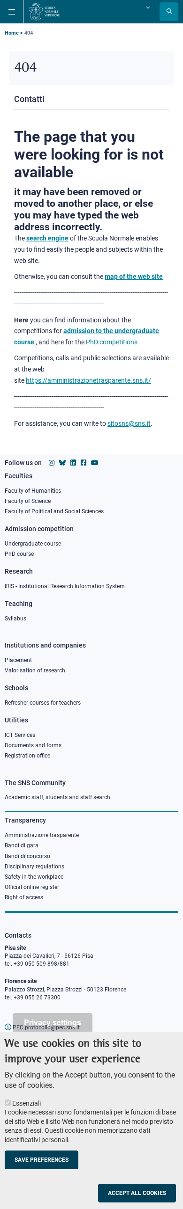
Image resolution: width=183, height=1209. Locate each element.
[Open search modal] (169, 11)
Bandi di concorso (27, 856)
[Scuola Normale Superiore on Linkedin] (73, 462)
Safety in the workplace (34, 877)
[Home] (44, 11)
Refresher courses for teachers (43, 702)
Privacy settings (52, 1022)
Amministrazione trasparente (42, 835)
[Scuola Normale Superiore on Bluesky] (62, 462)
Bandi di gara (21, 845)
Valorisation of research (35, 670)
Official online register (32, 887)
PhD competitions (111, 342)
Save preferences (42, 1160)
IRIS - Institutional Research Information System (65, 586)
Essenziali (26, 1103)
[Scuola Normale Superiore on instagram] (51, 462)
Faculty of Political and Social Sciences (54, 511)
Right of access (24, 897)
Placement (18, 660)
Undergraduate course (33, 543)
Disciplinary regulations (34, 866)
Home (12, 33)
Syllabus (15, 618)
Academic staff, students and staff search (57, 797)
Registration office (27, 755)
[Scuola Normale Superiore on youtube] (95, 462)
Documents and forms (33, 745)
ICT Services (20, 735)
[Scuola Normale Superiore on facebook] (83, 462)
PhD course (19, 554)
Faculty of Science (28, 501)
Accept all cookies (137, 1193)
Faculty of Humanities (33, 491)
